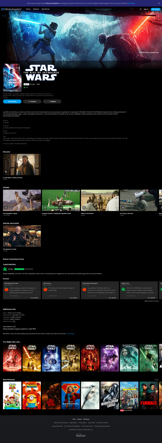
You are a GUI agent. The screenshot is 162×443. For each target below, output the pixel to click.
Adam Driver (22, 138)
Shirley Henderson (26, 140)
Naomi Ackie (62, 138)
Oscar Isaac (45, 138)
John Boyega (37, 138)
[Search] (140, 9)
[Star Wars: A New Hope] (109, 358)
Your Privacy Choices (87, 426)
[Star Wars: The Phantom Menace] (51, 358)
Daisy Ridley (29, 138)
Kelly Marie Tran (120, 138)
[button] (22, 164)
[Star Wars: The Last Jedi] (12, 358)
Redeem (36, 9)
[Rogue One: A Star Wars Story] (129, 358)
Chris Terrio (13, 133)
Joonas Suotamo (110, 138)
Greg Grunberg (15, 140)
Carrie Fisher (6, 138)
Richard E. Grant (83, 138)
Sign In (146, 9)
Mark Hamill (14, 138)
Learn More (70, 333)
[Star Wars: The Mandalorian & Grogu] (109, 395)
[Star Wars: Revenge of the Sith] (90, 358)
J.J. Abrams (6, 122)
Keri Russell (101, 138)
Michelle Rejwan (25, 128)
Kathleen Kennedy (15, 128)
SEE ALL (157, 380)
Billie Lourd (35, 140)
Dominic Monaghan (44, 140)
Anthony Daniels (54, 138)
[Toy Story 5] (12, 395)
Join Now (131, 3)
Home (28, 9)
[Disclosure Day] (90, 395)
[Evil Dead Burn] (51, 395)
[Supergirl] (71, 395)
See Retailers (12, 101)
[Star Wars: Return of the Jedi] (149, 358)
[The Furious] (149, 395)
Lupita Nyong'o (93, 138)
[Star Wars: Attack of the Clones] (71, 358)
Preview (33, 101)
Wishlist (53, 101)
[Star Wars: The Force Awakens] (31, 358)
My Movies (46, 9)
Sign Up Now (155, 9)
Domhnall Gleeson (72, 138)
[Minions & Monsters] (31, 395)
